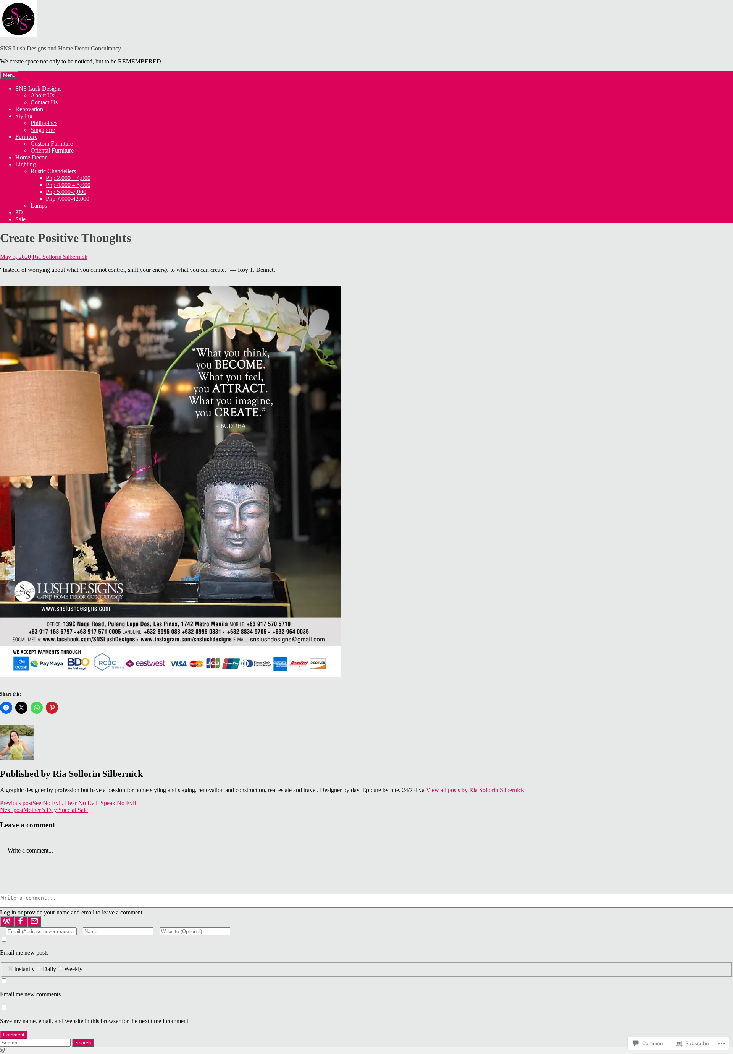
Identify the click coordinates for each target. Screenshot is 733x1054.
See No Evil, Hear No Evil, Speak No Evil (68, 803)
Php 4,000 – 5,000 (68, 185)
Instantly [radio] (24, 969)
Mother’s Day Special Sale (44, 810)
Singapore (43, 130)
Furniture (26, 136)
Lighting (25, 164)
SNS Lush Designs (38, 88)
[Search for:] (36, 1042)
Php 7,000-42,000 (67, 198)
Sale (20, 219)
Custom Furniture (52, 143)
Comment (13, 1035)
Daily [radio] (49, 969)
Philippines (44, 123)
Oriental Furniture (52, 150)
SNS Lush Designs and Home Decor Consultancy (60, 48)
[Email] (34, 921)
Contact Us (44, 102)
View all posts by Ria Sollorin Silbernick (475, 790)
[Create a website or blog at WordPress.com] (2, 1050)
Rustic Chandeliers (53, 171)
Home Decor (31, 157)
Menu (9, 75)
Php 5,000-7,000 (66, 191)
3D (19, 212)
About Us (42, 95)
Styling (23, 116)
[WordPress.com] (7, 921)
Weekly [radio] (73, 969)
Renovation (29, 109)
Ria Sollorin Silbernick (59, 256)
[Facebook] (20, 921)
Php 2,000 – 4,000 (68, 178)
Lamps (39, 205)
